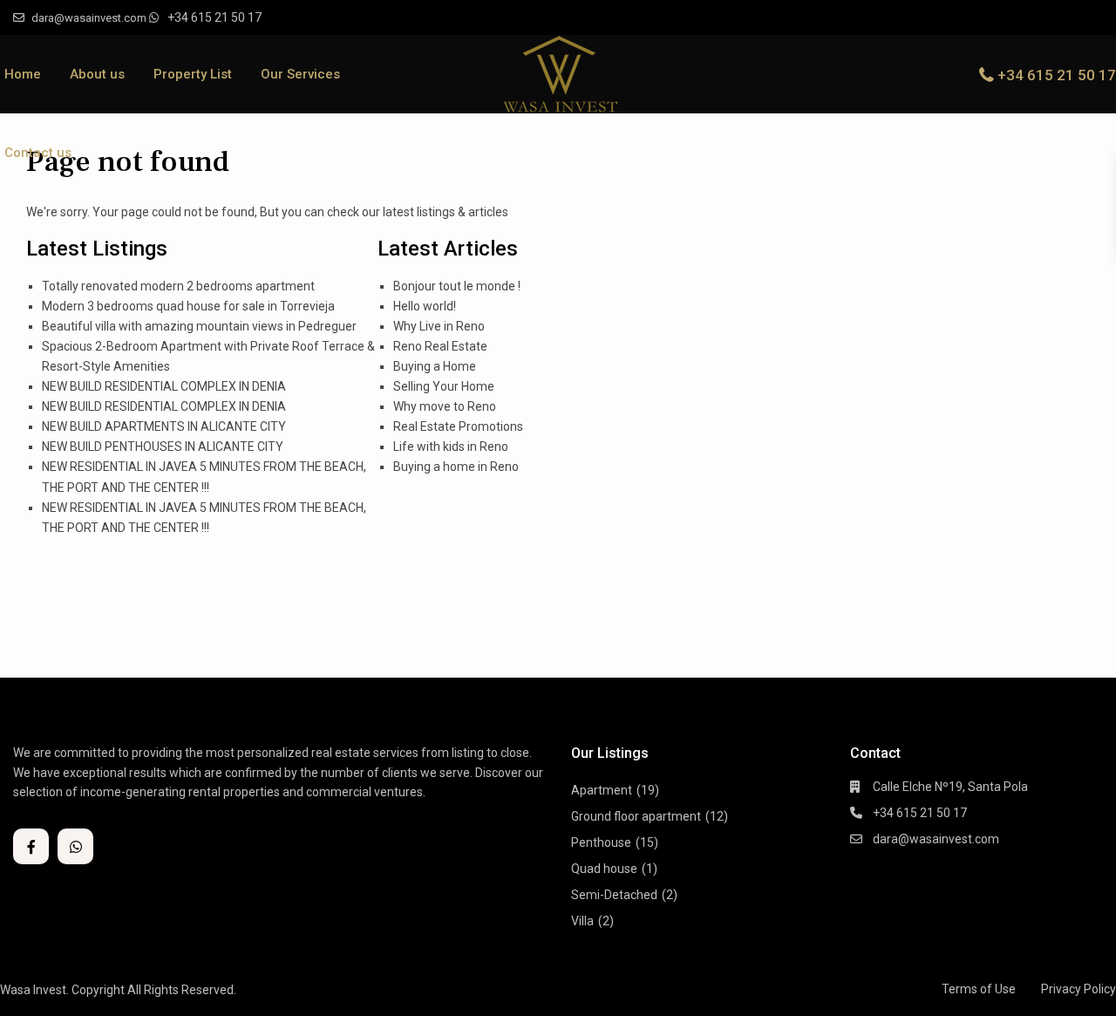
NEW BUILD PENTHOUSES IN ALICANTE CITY (162, 446)
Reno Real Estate (440, 346)
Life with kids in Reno (450, 446)
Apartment (601, 790)
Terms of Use (979, 989)
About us (97, 74)
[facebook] (31, 846)
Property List (192, 74)
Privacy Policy (1078, 989)
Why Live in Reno (439, 326)
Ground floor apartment (636, 816)
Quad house (604, 869)
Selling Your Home (443, 386)
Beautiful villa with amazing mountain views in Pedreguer (199, 326)
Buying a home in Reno (456, 467)
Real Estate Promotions (458, 426)
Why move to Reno (444, 406)
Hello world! (424, 306)
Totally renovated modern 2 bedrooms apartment (178, 286)
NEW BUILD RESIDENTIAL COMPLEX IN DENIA (164, 386)
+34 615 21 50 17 (214, 17)
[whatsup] (75, 846)
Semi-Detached (614, 895)
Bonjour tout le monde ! (457, 286)
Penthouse (601, 842)
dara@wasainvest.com (936, 839)
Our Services (300, 74)
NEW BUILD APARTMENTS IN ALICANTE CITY (164, 426)
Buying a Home (434, 366)
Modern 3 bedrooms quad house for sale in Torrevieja (188, 306)
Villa (582, 921)
